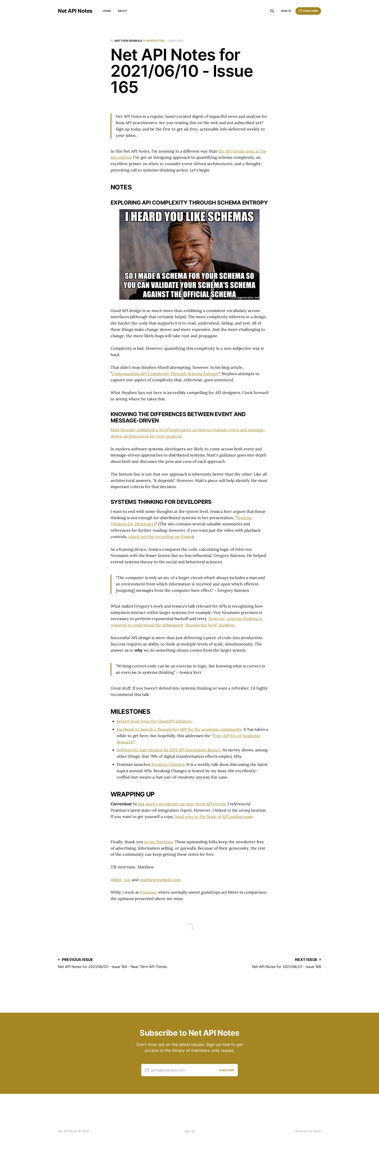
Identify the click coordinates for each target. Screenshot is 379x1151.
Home (107, 10)
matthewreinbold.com (160, 879)
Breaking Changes (167, 764)
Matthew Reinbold (128, 40)
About (122, 10)
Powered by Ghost (308, 1131)
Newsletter (155, 40)
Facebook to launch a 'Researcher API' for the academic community (179, 729)
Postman (148, 892)
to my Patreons (158, 841)
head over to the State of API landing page (214, 816)
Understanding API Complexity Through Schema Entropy (165, 373)
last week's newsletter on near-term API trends (181, 803)
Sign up (189, 1131)
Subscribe (310, 10)
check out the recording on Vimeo (160, 536)
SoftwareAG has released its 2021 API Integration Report (168, 749)
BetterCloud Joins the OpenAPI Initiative (154, 721)
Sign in (286, 10)
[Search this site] (272, 11)
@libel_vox (121, 879)
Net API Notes (75, 11)
